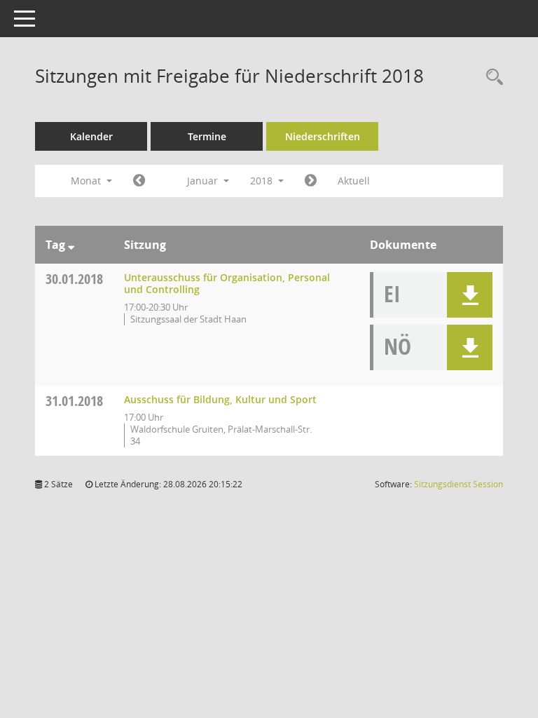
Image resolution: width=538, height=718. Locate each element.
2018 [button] (262, 180)
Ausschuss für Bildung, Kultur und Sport (220, 399)
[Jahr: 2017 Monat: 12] (139, 181)
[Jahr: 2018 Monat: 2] (310, 181)
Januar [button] (204, 180)
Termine (207, 136)
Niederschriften (322, 136)
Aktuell (354, 180)
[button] (469, 295)
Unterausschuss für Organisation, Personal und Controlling (227, 283)
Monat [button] (87, 180)
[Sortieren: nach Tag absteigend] (71, 244)
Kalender (91, 136)
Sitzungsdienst (458, 484)
